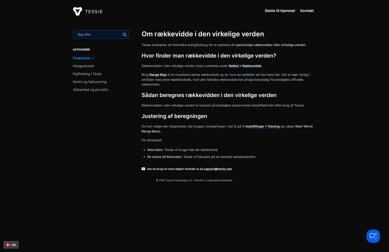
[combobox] (11, 245)
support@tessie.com (218, 169)
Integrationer (83, 66)
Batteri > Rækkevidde (245, 66)
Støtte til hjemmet (280, 10)
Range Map (158, 74)
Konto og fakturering (89, 82)
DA (14, 245)
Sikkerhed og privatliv (91, 90)
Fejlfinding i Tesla (87, 74)
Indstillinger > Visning (263, 126)
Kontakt (307, 10)
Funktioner (82, 58)
